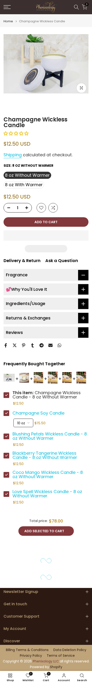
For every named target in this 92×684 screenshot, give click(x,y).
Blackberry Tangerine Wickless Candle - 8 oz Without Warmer (45, 455)
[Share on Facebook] (6, 345)
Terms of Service (61, 655)
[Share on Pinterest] (23, 345)
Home (8, 21)
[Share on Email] (50, 345)
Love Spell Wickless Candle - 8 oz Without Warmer (47, 494)
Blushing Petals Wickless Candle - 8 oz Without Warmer (50, 436)
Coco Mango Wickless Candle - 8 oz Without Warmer (48, 474)
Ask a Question (61, 260)
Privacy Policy (31, 655)
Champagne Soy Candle (38, 413)
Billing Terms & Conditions (27, 650)
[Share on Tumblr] (32, 345)
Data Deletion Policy (69, 650)
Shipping (13, 155)
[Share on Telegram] (41, 345)
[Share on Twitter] (15, 345)
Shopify (56, 667)
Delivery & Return (22, 260)
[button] (17, 133)
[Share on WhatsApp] (59, 345)
